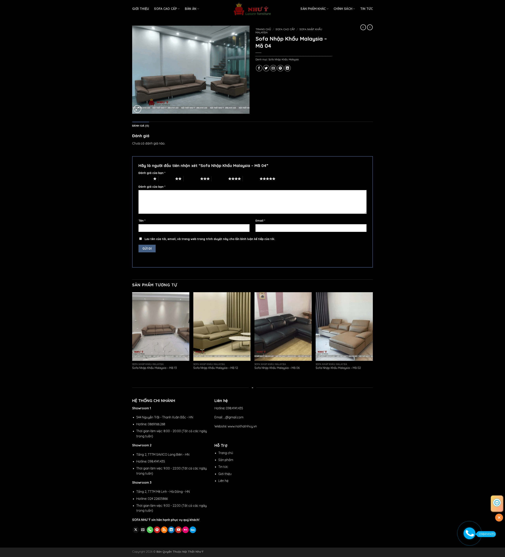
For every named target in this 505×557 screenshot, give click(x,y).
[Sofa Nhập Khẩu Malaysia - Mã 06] (283, 326)
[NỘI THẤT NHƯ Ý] (252, 9)
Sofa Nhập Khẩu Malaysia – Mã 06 (277, 368)
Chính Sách (343, 9)
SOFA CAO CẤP (165, 9)
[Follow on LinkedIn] (171, 529)
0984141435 (487, 534)
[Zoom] (137, 109)
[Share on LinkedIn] (287, 68)
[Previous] (132, 335)
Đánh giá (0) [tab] (140, 125)
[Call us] (150, 529)
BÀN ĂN (190, 9)
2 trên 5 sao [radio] (166, 178)
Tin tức (366, 9)
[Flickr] (185, 529)
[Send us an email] (143, 529)
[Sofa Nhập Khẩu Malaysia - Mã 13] (160, 326)
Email (260, 220)
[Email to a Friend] (273, 68)
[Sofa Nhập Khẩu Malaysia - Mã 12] (222, 326)
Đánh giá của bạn (151, 173)
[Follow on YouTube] (178, 529)
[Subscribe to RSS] (164, 529)
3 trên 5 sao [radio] (191, 178)
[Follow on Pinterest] (157, 529)
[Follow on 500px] (193, 529)
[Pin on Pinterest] (280, 68)
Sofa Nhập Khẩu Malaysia (283, 59)
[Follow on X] (136, 529)
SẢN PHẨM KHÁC (313, 9)
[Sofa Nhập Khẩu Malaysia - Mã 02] (344, 326)
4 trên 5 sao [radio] (219, 178)
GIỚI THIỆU (140, 9)
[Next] (373, 335)
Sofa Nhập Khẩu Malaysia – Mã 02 (338, 368)
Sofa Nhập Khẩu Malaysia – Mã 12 (215, 368)
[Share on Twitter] (266, 68)
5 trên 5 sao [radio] (251, 178)
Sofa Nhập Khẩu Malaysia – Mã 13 (154, 368)
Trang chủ (263, 29)
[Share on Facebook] (259, 68)
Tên (141, 220)
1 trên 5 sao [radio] (145, 178)
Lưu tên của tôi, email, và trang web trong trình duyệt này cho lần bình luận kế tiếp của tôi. (210, 239)
